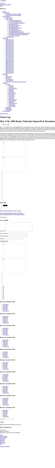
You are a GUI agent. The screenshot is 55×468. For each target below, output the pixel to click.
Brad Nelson (11, 92)
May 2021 (5, 365)
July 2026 (5, 309)
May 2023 (5, 342)
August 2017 (6, 416)
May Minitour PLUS (13, 24)
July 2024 (5, 333)
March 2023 (5, 340)
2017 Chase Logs (10, 51)
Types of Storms (9, 80)
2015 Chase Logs (10, 53)
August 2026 (6, 310)
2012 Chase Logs (10, 57)
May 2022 (5, 353)
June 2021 (5, 366)
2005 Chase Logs (10, 66)
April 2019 (5, 387)
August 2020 (6, 381)
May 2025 (5, 319)
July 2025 (5, 321)
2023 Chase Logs (10, 43)
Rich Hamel (11, 94)
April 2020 (5, 375)
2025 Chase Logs (10, 40)
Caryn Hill (11, 87)
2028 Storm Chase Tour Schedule (13, 15)
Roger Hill (11, 85)
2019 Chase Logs (10, 48)
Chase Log (2, 3)
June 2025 (5, 320)
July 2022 (5, 355)
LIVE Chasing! (6, 111)
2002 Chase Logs (10, 70)
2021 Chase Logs (10, 46)
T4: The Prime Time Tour (14, 25)
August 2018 (6, 404)
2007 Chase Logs (10, 64)
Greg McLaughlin (13, 88)
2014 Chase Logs (10, 55)
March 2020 (5, 374)
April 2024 (5, 329)
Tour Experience (6, 16)
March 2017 (5, 410)
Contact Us (8, 107)
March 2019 (5, 386)
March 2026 (5, 304)
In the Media (8, 110)
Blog (1, 444)
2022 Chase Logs (10, 44)
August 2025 (6, 322)
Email (4, 236)
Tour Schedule (6, 12)
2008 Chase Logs (10, 62)
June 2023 (5, 344)
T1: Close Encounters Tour (15, 20)
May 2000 (5, 210)
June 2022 (5, 354)
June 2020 (5, 378)
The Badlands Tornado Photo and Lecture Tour (19, 33)
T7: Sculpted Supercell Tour (15, 30)
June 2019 (5, 390)
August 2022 (6, 357)
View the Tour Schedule (5, 4)
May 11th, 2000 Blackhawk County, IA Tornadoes (11, 213)
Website (2, 238)
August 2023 (6, 346)
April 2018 (5, 399)
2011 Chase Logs (10, 58)
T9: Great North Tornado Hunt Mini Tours (18, 34)
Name (4, 233)
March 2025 (5, 316)
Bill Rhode (11, 90)
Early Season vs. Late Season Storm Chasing (16, 81)
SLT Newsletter (9, 79)
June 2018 (5, 402)
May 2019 (5, 389)
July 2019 (5, 391)
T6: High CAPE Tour (13, 29)
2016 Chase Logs (10, 52)
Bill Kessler (11, 89)
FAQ (7, 75)
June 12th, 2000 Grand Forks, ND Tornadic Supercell (12, 214)
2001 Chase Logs (10, 71)
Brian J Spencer (12, 93)
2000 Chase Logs (10, 72)
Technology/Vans (10, 37)
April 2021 (5, 363)
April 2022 (5, 352)
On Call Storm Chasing (14, 35)
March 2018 (5, 398)
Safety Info (8, 78)
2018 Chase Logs (10, 49)
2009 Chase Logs (10, 61)
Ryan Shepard (12, 95)
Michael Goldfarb (13, 99)
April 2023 (5, 341)
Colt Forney (11, 97)
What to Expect (9, 17)
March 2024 (5, 328)
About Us (5, 83)
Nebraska (10, 210)
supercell (15, 210)
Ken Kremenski (12, 106)
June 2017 (5, 414)
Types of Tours (9, 19)
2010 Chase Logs (10, 60)
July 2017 (5, 415)
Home (4, 11)
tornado (19, 210)
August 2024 (6, 334)
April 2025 (5, 317)
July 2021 (5, 367)
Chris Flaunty (12, 104)
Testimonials (8, 108)
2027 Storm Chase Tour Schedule (13, 14)
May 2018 (5, 401)
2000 (1, 210)
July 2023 (5, 345)
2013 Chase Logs (10, 56)
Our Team (8, 84)
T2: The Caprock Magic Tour (15, 21)
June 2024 (5, 332)
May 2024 (5, 330)
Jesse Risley (11, 98)
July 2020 (5, 379)
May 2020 (5, 377)
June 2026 (5, 308)
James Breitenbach (13, 103)
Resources (5, 74)
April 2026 (5, 305)
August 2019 (6, 392)
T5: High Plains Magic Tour (15, 28)
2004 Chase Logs (10, 67)
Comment (2, 231)
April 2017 (5, 411)
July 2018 (5, 403)
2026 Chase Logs (10, 39)
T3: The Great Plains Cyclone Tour (17, 23)
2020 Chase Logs (10, 47)
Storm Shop (2, 442)
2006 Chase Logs (10, 65)
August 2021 (6, 369)
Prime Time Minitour (13, 26)
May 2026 (5, 307)
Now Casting (9, 76)
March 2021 (5, 362)
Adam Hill (11, 102)
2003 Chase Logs (10, 69)
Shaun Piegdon (12, 101)
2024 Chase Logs (10, 42)
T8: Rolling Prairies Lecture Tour (16, 32)
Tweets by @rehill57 (4, 446)
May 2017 (5, 412)
